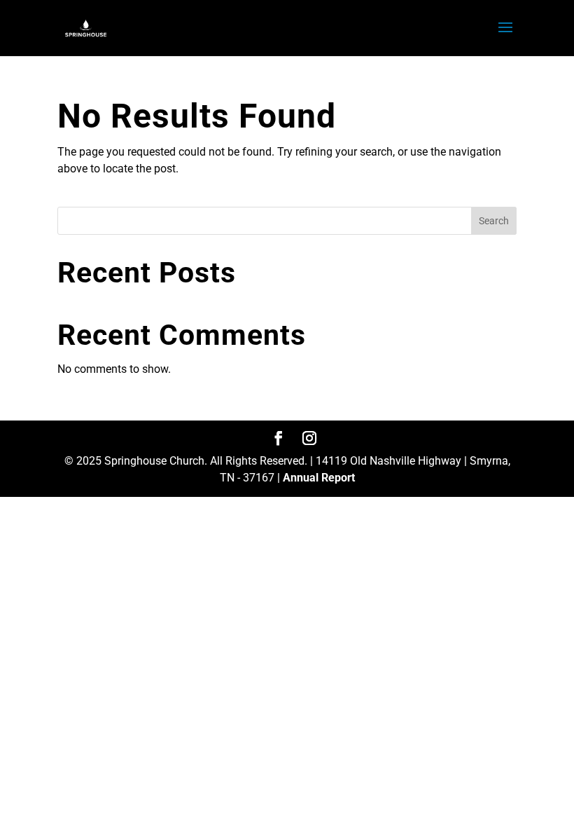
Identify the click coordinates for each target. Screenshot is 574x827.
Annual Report (319, 477)
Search (494, 220)
